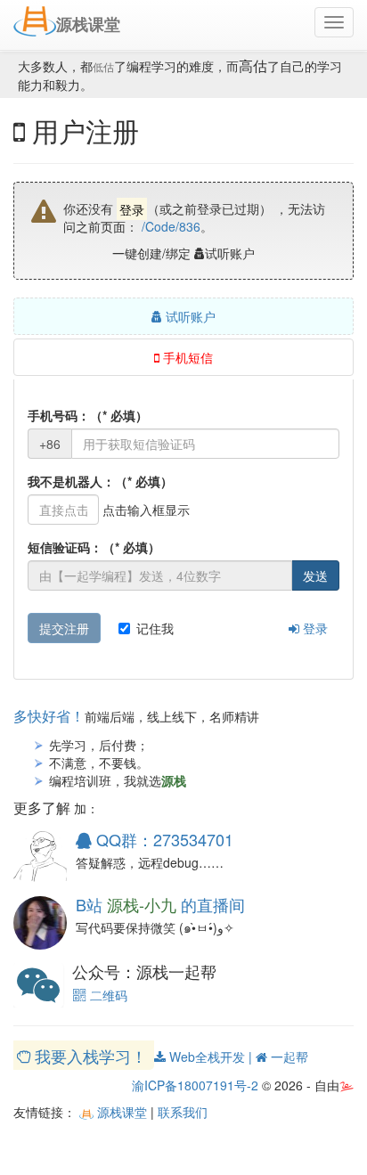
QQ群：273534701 (162, 839)
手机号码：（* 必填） (88, 415)
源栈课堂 (120, 1112)
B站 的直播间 (160, 904)
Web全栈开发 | (211, 1056)
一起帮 (287, 1056)
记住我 (155, 628)
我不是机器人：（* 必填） (100, 481)
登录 (313, 628)
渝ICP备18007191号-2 (195, 1085)
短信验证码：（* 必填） (94, 547)
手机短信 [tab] (186, 357)
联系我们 (183, 1112)
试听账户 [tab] (189, 316)
